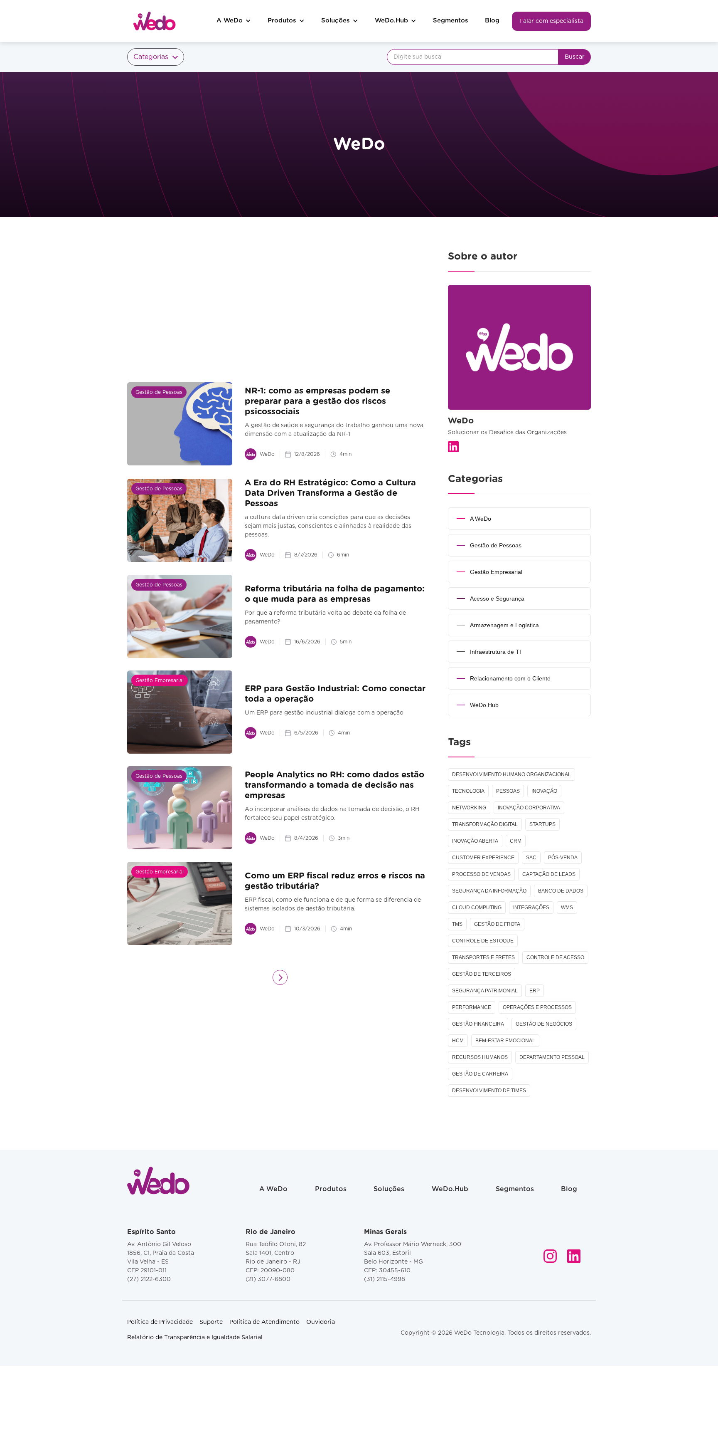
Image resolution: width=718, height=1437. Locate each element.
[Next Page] (280, 977)
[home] (154, 21)
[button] (233, 21)
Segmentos (450, 20)
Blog (492, 20)
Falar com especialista (551, 21)
